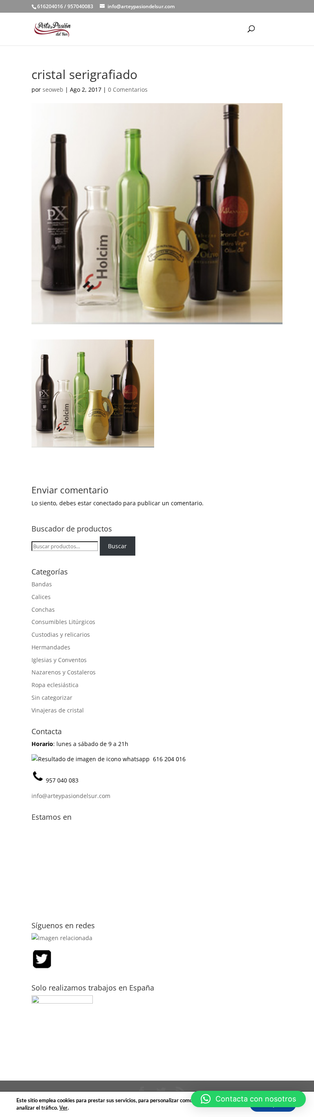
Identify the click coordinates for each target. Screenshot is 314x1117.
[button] (248, 1099)
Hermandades (50, 647)
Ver (63, 1108)
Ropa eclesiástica (54, 685)
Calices (41, 597)
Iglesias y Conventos (59, 660)
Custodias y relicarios (60, 634)
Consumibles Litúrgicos (63, 622)
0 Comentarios (128, 89)
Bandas (41, 584)
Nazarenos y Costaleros (63, 672)
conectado (107, 503)
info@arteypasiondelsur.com (70, 796)
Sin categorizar (51, 697)
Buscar (117, 546)
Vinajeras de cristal (57, 710)
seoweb (53, 89)
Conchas (43, 609)
